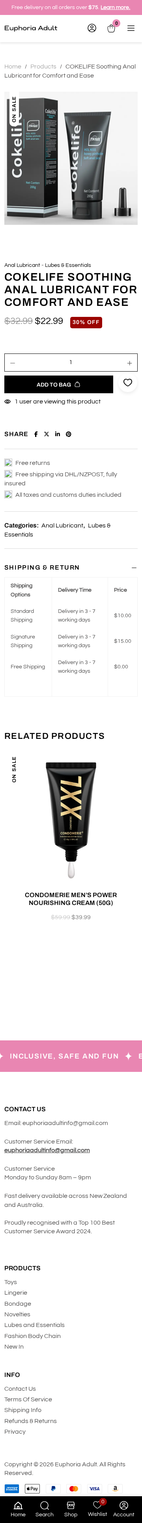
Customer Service (30, 1169)
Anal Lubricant (22, 265)
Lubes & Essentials (68, 265)
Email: (12, 1123)
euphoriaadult (42, 1123)
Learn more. (115, 7)
